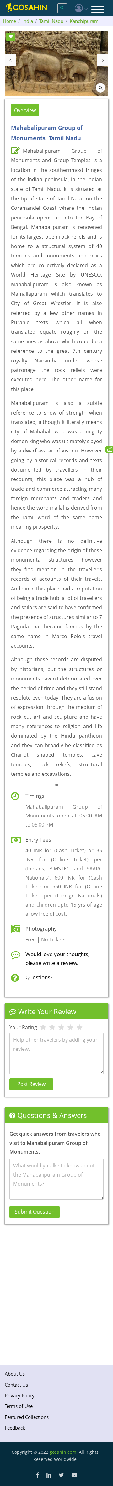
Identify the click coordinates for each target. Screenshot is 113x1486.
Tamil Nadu (51, 21)
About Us (15, 1374)
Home (9, 21)
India (27, 21)
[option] (56, 63)
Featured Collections (27, 1417)
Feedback (15, 1428)
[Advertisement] (56, 1293)
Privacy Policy (20, 1395)
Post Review (31, 1084)
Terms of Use (19, 1406)
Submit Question (35, 1211)
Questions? (38, 977)
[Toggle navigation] (98, 10)
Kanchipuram (84, 21)
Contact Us (16, 1385)
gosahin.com (63, 1452)
